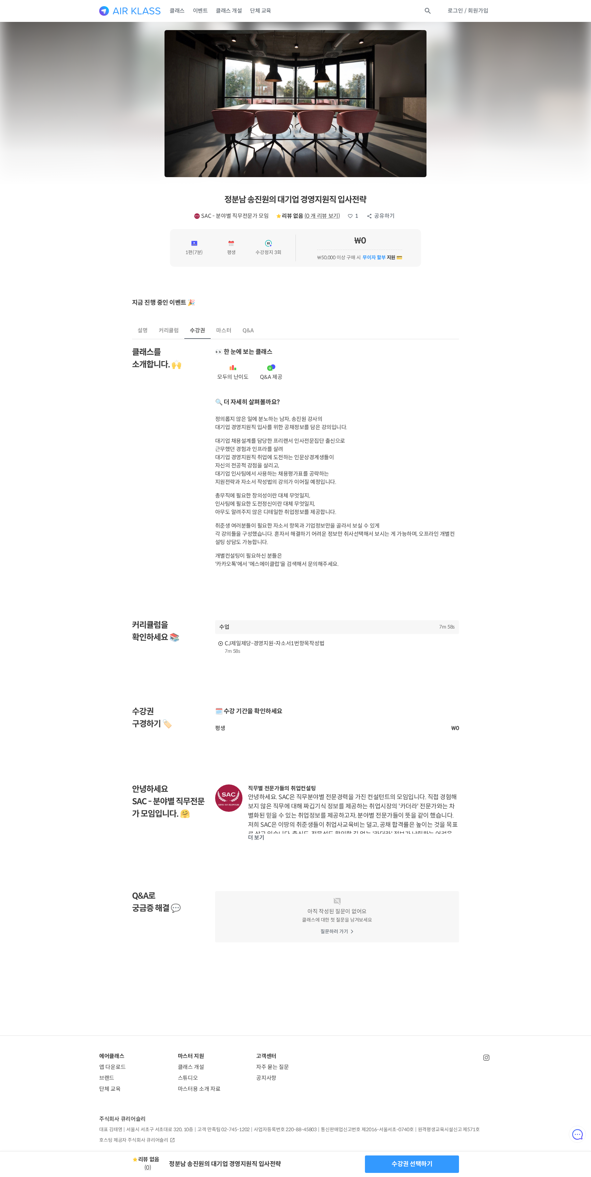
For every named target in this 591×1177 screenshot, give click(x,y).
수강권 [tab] (197, 330)
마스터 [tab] (224, 330)
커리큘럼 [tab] (169, 330)
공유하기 (384, 216)
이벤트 (200, 10)
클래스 (177, 10)
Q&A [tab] (248, 330)
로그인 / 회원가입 (468, 10)
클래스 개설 (229, 10)
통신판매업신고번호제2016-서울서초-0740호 (367, 1129)
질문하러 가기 (334, 931)
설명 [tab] (142, 330)
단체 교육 (260, 10)
